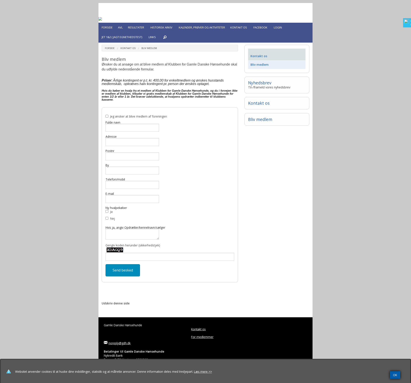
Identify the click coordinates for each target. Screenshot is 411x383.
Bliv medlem (149, 48)
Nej (112, 218)
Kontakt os (128, 48)
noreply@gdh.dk (120, 343)
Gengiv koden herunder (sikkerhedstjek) (133, 245)
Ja (111, 212)
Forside (110, 48)
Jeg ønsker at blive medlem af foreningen (138, 116)
